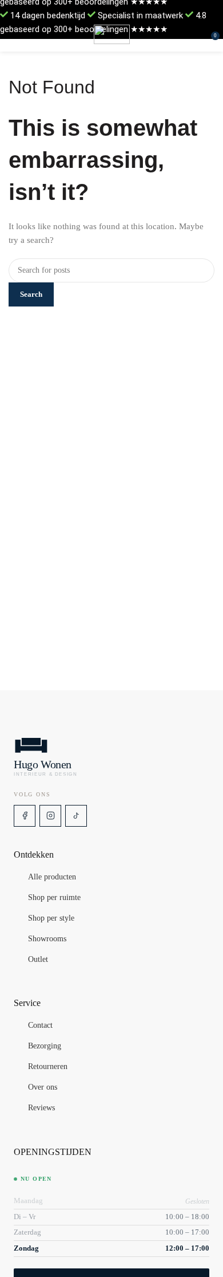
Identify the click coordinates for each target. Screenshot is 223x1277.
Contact (40, 1025)
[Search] (203, 34)
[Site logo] (112, 34)
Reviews (41, 1108)
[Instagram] (50, 816)
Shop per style (51, 918)
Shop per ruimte (54, 897)
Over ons (42, 1087)
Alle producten (52, 877)
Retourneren (47, 1066)
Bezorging (44, 1046)
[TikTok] (76, 816)
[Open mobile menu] (13, 34)
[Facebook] (24, 816)
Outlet (38, 959)
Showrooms (47, 939)
